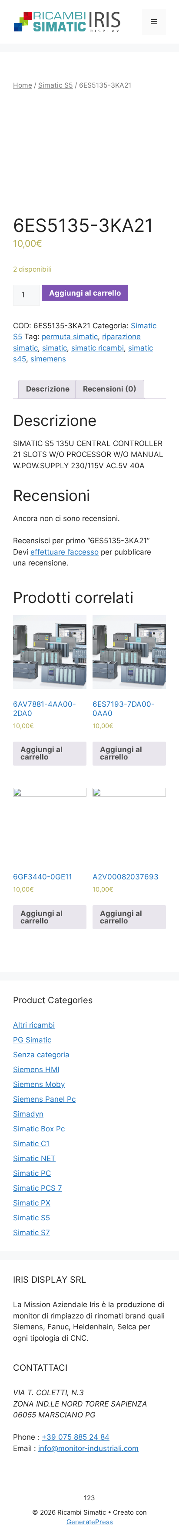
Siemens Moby (39, 1084)
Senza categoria (41, 1054)
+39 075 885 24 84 (75, 1437)
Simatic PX (31, 1203)
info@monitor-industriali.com (88, 1448)
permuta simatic (70, 336)
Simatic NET (34, 1158)
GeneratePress (89, 1522)
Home (22, 85)
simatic (54, 348)
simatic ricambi (97, 348)
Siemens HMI (36, 1069)
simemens (48, 358)
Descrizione (48, 389)
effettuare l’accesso (64, 552)
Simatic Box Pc (39, 1128)
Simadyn (28, 1114)
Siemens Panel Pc (44, 1099)
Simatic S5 (55, 85)
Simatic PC (32, 1173)
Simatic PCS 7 (37, 1188)
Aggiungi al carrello (85, 293)
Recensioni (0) (109, 389)
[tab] (47, 389)
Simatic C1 (31, 1143)
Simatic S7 (31, 1232)
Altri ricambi (34, 1025)
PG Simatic (32, 1039)
